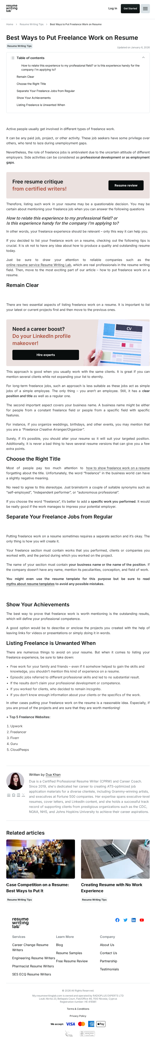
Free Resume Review (72, 961)
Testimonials (109, 969)
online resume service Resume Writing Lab (38, 265)
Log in (112, 8)
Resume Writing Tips (31, 24)
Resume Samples (69, 953)
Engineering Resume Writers (33, 958)
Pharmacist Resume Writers (33, 966)
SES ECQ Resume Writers (31, 974)
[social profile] (13, 795)
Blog (59, 945)
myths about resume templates (30, 584)
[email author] (8, 795)
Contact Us (108, 953)
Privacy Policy (78, 1015)
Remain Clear (25, 76)
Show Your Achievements (34, 97)
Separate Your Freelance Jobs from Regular (46, 91)
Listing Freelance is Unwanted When (41, 105)
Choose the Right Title (31, 83)
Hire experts (46, 355)
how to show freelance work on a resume (118, 468)
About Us (107, 945)
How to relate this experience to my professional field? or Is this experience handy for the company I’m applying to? (80, 67)
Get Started (130, 8)
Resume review (126, 185)
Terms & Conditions (78, 1008)
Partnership (108, 961)
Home (9, 24)
